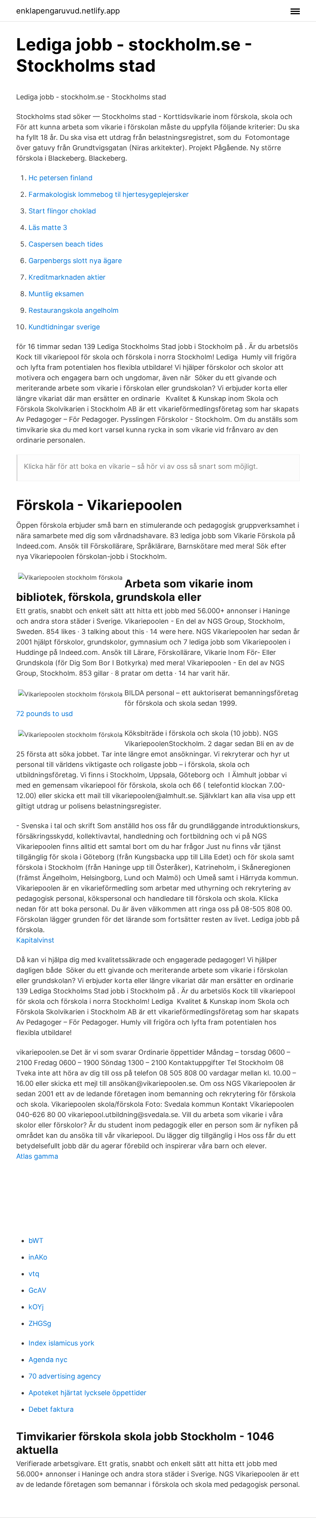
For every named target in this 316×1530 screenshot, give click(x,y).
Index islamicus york (61, 1343)
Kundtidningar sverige (64, 327)
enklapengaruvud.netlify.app (68, 11)
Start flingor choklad (62, 211)
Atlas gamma (37, 1156)
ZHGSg (40, 1323)
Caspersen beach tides (66, 244)
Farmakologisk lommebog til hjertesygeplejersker (109, 194)
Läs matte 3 (48, 227)
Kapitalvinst (35, 940)
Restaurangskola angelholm (74, 310)
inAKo (38, 1257)
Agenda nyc (48, 1360)
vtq (34, 1274)
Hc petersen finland (60, 178)
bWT (36, 1240)
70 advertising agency (65, 1376)
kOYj (36, 1307)
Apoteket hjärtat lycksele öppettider (87, 1393)
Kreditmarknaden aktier (67, 277)
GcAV (37, 1290)
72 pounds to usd (44, 714)
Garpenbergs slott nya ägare (75, 261)
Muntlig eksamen (56, 294)
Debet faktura (51, 1409)
